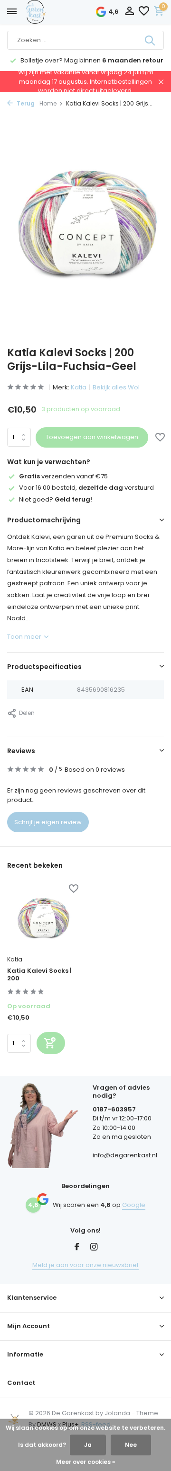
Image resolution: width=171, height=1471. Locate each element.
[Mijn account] (129, 12)
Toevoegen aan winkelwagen (92, 436)
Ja (88, 1445)
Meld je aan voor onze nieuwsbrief (85, 1264)
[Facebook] (77, 1247)
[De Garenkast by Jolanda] (57, 12)
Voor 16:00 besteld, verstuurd (86, 487)
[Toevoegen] (51, 1043)
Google (133, 1204)
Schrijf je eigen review (48, 822)
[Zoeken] (150, 40)
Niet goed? (55, 499)
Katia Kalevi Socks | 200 (39, 975)
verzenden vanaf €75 (63, 476)
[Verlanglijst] (144, 12)
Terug (25, 103)
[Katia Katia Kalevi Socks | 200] (42, 918)
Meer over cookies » (85, 1462)
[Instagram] (94, 1247)
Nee (131, 1445)
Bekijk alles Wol (116, 387)
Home (48, 103)
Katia (78, 387)
